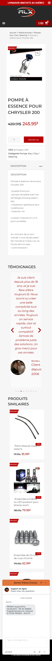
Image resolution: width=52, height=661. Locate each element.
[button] (3, 23)
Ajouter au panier (33, 140)
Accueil (13, 33)
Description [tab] (18, 166)
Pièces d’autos (25, 33)
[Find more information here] (26, 617)
